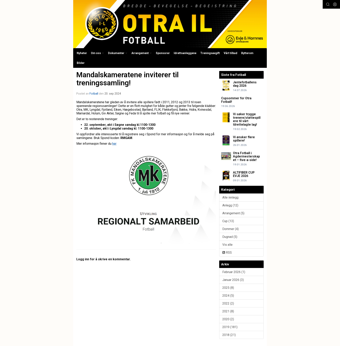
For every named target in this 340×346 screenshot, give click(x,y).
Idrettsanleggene (185, 53)
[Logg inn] (334, 4)
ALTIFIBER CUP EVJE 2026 (244, 174)
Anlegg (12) (230, 205)
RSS (228, 252)
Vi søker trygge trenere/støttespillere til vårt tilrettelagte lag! (247, 119)
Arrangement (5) (233, 213)
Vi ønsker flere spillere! (244, 139)
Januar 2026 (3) (233, 280)
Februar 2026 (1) (233, 272)
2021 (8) (228, 311)
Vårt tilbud (230, 53)
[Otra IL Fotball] (170, 24)
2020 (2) (228, 319)
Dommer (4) (230, 229)
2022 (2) (228, 303)
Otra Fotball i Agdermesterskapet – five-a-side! (246, 156)
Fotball (94, 93)
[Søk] (327, 4)
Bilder (81, 62)
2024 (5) (228, 295)
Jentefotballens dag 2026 (245, 84)
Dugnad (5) (229, 237)
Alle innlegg (230, 197)
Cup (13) (228, 221)
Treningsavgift (210, 53)
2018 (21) (229, 335)
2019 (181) (229, 327)
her (114, 143)
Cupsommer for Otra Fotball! (236, 100)
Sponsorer (163, 53)
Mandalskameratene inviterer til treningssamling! (127, 79)
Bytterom (247, 53)
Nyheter (82, 53)
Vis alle (227, 245)
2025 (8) (228, 288)
